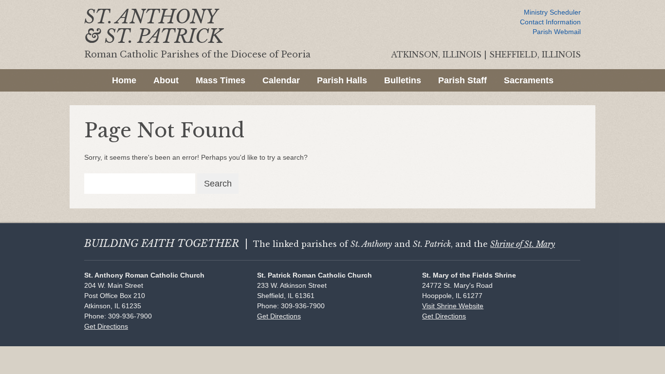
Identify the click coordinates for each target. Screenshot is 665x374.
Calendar (281, 80)
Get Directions (106, 326)
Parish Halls (342, 80)
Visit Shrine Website (452, 306)
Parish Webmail (557, 32)
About (166, 80)
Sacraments (529, 80)
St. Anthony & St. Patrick (153, 26)
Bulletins (402, 80)
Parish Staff (462, 80)
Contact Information (550, 22)
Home (124, 80)
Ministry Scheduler (552, 12)
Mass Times (220, 80)
